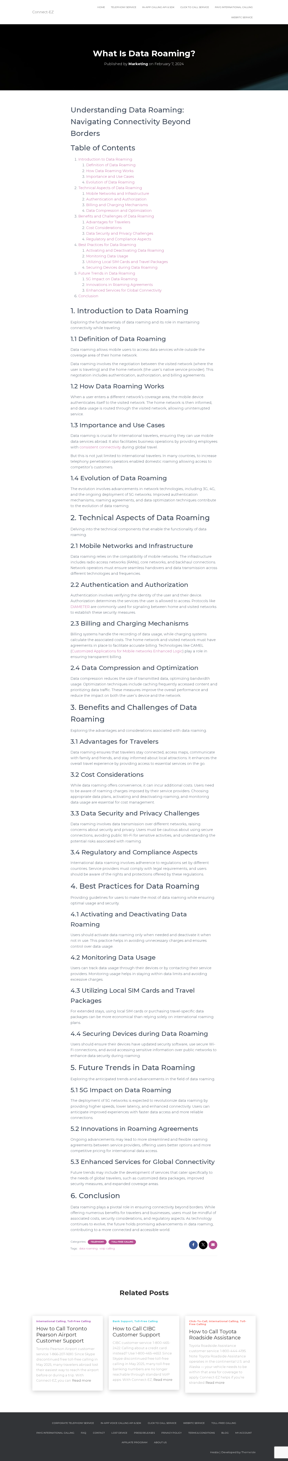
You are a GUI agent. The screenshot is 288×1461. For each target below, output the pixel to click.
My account (243, 1432)
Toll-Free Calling (122, 1242)
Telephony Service (123, 7)
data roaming (88, 1248)
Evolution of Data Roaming (110, 182)
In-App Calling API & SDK (158, 7)
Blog (225, 1432)
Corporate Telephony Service (73, 1422)
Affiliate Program (134, 1442)
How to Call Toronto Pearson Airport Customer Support (61, 1334)
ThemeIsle (248, 1452)
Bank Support (123, 1321)
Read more (81, 1380)
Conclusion (88, 296)
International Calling (51, 1321)
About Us (160, 1442)
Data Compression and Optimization (119, 210)
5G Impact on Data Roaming (111, 279)
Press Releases (144, 1432)
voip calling (107, 1248)
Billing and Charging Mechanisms (117, 205)
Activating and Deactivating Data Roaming (125, 250)
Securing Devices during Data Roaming (122, 267)
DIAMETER (80, 607)
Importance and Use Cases (110, 176)
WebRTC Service (242, 17)
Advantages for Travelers (108, 222)
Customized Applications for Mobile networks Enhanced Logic (127, 651)
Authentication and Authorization (116, 199)
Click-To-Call (198, 1321)
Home (101, 7)
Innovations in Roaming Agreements (119, 285)
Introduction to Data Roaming (105, 159)
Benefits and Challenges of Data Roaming (116, 216)
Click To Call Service (194, 7)
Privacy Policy (171, 1432)
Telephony (97, 1242)
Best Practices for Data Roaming (107, 245)
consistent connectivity (100, 447)
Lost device (119, 1432)
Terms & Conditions (201, 1432)
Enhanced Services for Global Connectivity (124, 290)
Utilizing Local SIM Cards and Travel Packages (127, 262)
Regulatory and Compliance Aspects (118, 239)
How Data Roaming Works (110, 171)
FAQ (83, 1432)
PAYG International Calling (234, 7)
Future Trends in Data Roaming (106, 273)
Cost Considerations (104, 228)
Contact (99, 1432)
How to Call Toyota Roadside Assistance (215, 1334)
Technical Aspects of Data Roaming (110, 188)
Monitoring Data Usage (107, 256)
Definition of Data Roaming (111, 165)
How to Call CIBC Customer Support (136, 1331)
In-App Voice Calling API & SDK (121, 1422)
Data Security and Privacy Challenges (119, 233)
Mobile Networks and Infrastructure (117, 193)
